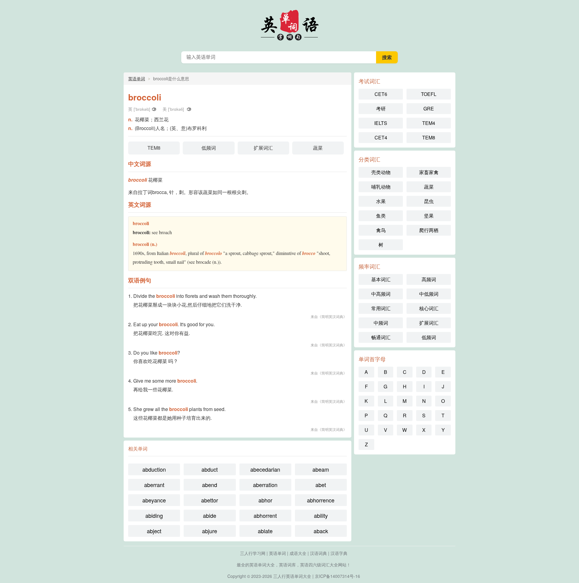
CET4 (381, 137)
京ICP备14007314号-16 (337, 576)
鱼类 (381, 215)
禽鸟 (381, 230)
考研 (381, 108)
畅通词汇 (381, 337)
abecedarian (265, 469)
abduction (154, 469)
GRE (428, 108)
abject (154, 531)
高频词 (429, 279)
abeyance (154, 500)
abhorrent (265, 515)
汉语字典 (339, 553)
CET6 (381, 94)
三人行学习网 (252, 553)
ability (321, 515)
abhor (265, 500)
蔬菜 (318, 147)
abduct (209, 469)
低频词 (208, 147)
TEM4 (428, 122)
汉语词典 (318, 553)
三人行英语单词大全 (292, 576)
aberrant (154, 485)
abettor (209, 500)
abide (209, 515)
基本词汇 (381, 279)
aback (321, 531)
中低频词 (428, 293)
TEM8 (153, 147)
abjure (209, 531)
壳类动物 (381, 172)
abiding (154, 515)
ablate (265, 531)
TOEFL (428, 94)
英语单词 (289, 24)
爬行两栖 (428, 230)
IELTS (380, 122)
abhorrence (320, 500)
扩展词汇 (263, 147)
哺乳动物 (381, 186)
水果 (381, 201)
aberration (265, 485)
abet (320, 485)
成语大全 (298, 553)
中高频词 (381, 293)
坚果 (429, 215)
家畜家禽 (428, 172)
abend (209, 485)
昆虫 (429, 201)
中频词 (381, 322)
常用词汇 (381, 308)
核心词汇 (428, 308)
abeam (320, 469)
